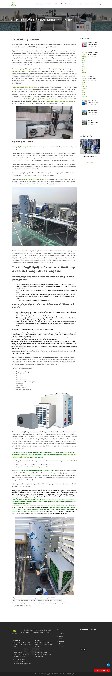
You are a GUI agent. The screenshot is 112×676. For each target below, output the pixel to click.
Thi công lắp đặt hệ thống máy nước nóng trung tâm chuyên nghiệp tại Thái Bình (31, 603)
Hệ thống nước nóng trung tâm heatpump (24, 87)
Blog (100, 20)
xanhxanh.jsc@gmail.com (24, 664)
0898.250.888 (21, 660)
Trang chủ (38, 4)
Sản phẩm (61, 641)
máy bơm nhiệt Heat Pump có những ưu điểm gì (60, 101)
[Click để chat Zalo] (108, 665)
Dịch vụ (61, 636)
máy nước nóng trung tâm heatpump (33, 179)
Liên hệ (60, 646)
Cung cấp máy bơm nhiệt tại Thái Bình (60, 603)
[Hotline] (108, 670)
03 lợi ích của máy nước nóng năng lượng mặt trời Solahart (93, 103)
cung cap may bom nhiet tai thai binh (21, 605)
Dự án (60, 639)
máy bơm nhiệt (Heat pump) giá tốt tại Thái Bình (45, 598)
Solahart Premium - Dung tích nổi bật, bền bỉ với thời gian (93, 123)
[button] (87, 162)
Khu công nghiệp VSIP (90, 156)
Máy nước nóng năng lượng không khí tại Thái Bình (24, 600)
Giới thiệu (61, 634)
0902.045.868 (22, 662)
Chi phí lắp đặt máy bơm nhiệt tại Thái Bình (22, 598)
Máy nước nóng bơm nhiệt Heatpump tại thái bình (49, 600)
